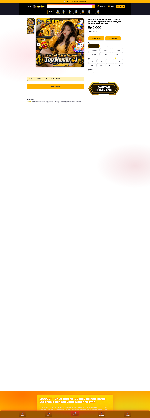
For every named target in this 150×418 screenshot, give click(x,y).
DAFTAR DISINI (96, 38)
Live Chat (127, 415)
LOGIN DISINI (113, 38)
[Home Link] (39, 6)
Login (48, 415)
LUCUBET (55, 86)
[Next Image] (81, 44)
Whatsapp (101, 415)
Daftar (74, 414)
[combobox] (69, 6)
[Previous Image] (38, 44)
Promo (22, 415)
